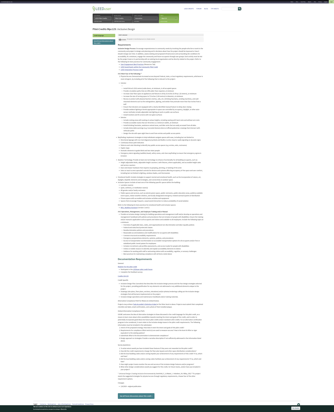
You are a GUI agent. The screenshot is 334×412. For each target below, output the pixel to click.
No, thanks (295, 408)
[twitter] (299, 405)
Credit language (99, 35)
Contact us (43, 404)
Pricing (319, 1)
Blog (206, 9)
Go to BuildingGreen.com (6, 1)
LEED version (97, 15)
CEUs (297, 1)
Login (331, 1)
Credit (162, 15)
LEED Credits (189, 9)
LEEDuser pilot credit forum (142, 269)
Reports (309, 1)
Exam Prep (303, 1)
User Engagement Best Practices (132, 64)
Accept (288, 408)
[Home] (102, 8)
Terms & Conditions (78, 404)
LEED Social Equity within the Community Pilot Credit (139, 67)
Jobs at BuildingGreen (64, 404)
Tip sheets (215, 9)
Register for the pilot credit (127, 267)
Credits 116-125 (123, 276)
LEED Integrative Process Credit (132, 70)
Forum (198, 9)
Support (325, 1)
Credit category (138, 15)
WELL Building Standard (129, 208)
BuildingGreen (52, 404)
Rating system (117, 15)
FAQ (315, 1)
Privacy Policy (89, 404)
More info (64, 409)
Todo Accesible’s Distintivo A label (145, 304)
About (292, 1)
